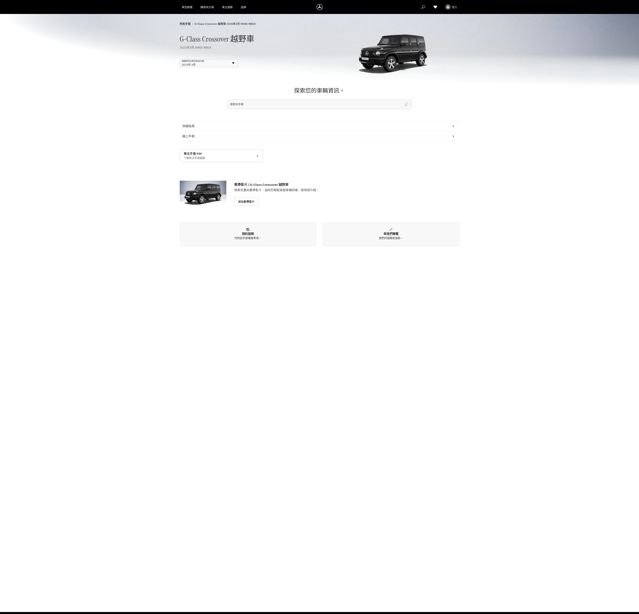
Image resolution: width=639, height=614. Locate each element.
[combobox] (209, 63)
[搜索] (423, 7)
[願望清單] (435, 7)
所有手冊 (185, 24)
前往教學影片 (246, 201)
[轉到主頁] (319, 7)
